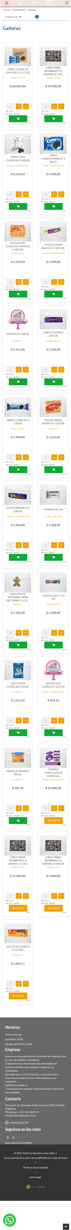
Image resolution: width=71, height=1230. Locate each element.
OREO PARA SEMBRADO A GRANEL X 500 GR (53, 860)
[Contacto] (19, 3)
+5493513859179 (18, 1122)
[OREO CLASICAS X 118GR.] (18, 405)
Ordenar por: (12, 16)
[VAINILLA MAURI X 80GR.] (18, 756)
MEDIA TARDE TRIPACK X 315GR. (53, 421)
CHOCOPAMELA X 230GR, (17, 509)
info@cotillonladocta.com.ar (20, 1115)
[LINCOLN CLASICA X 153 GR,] (18, 931)
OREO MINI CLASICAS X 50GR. (17, 685)
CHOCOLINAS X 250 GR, (53, 334)
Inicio (7, 9)
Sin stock (54, 820)
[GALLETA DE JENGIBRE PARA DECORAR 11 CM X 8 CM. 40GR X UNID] (18, 581)
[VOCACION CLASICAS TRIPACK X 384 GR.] (18, 230)
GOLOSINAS (18, 9)
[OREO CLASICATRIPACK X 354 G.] (53, 142)
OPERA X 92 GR (53, 509)
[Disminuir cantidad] (26, 106)
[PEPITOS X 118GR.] (18, 317)
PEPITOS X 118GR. (18, 333)
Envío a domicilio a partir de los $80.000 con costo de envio (35, 1157)
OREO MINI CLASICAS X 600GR (18, 158)
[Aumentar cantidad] (19, 106)
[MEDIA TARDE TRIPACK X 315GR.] (53, 405)
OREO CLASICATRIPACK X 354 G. (53, 158)
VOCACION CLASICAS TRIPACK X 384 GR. (18, 246)
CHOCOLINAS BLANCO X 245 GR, (53, 246)
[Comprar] (18, 118)
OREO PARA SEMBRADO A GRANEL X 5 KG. (53, 71)
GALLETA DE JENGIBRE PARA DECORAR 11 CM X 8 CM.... (18, 597)
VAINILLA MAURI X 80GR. (18, 772)
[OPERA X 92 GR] (53, 493)
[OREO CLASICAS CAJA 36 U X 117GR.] (18, 54)
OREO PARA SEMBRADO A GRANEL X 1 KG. (18, 860)
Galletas (32, 9)
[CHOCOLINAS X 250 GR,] (53, 317)
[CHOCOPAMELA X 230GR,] (18, 493)
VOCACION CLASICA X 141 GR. (53, 685)
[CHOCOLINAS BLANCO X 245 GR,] (53, 230)
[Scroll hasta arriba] (66, 1226)
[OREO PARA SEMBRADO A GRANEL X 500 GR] (53, 844)
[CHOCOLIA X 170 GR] (53, 581)
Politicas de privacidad (35, 1167)
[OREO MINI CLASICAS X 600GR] (18, 142)
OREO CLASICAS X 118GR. (17, 421)
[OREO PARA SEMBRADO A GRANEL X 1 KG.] (18, 844)
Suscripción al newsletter (18, 1142)
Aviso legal (35, 1177)
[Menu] (67, 3)
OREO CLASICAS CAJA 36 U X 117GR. (17, 70)
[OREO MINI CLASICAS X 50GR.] (18, 668)
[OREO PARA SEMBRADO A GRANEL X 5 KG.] (53, 54)
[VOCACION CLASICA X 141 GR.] (53, 668)
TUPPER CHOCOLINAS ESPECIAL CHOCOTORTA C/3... (53, 773)
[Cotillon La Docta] (6, 3)
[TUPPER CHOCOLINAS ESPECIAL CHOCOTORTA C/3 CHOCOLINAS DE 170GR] (53, 756)
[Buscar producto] (34, 2)
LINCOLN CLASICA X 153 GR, (18, 948)
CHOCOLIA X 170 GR (53, 597)
